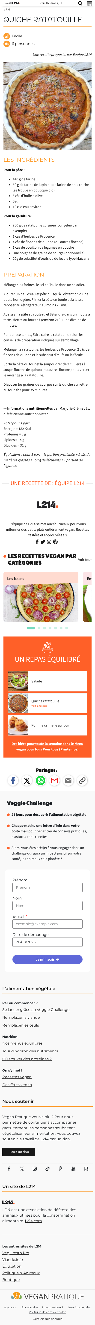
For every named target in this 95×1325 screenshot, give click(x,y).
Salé (6, 9)
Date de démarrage (30, 934)
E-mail (18, 916)
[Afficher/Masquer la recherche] (80, 3)
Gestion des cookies (47, 1319)
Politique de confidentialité (47, 1312)
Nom (17, 898)
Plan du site (29, 1307)
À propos (10, 1307)
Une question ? (52, 1307)
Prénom (19, 880)
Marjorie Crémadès (74, 408)
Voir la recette (39, 706)
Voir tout (85, 559)
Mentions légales (79, 1307)
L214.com (33, 1221)
